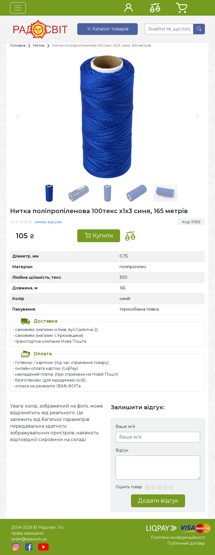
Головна (17, 45)
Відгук (122, 450)
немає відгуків (48, 222)
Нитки (39, 45)
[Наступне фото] (197, 116)
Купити (102, 235)
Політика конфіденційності (178, 537)
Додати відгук (158, 500)
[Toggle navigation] (18, 7)
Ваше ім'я (125, 426)
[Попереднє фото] (18, 116)
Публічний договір (186, 543)
